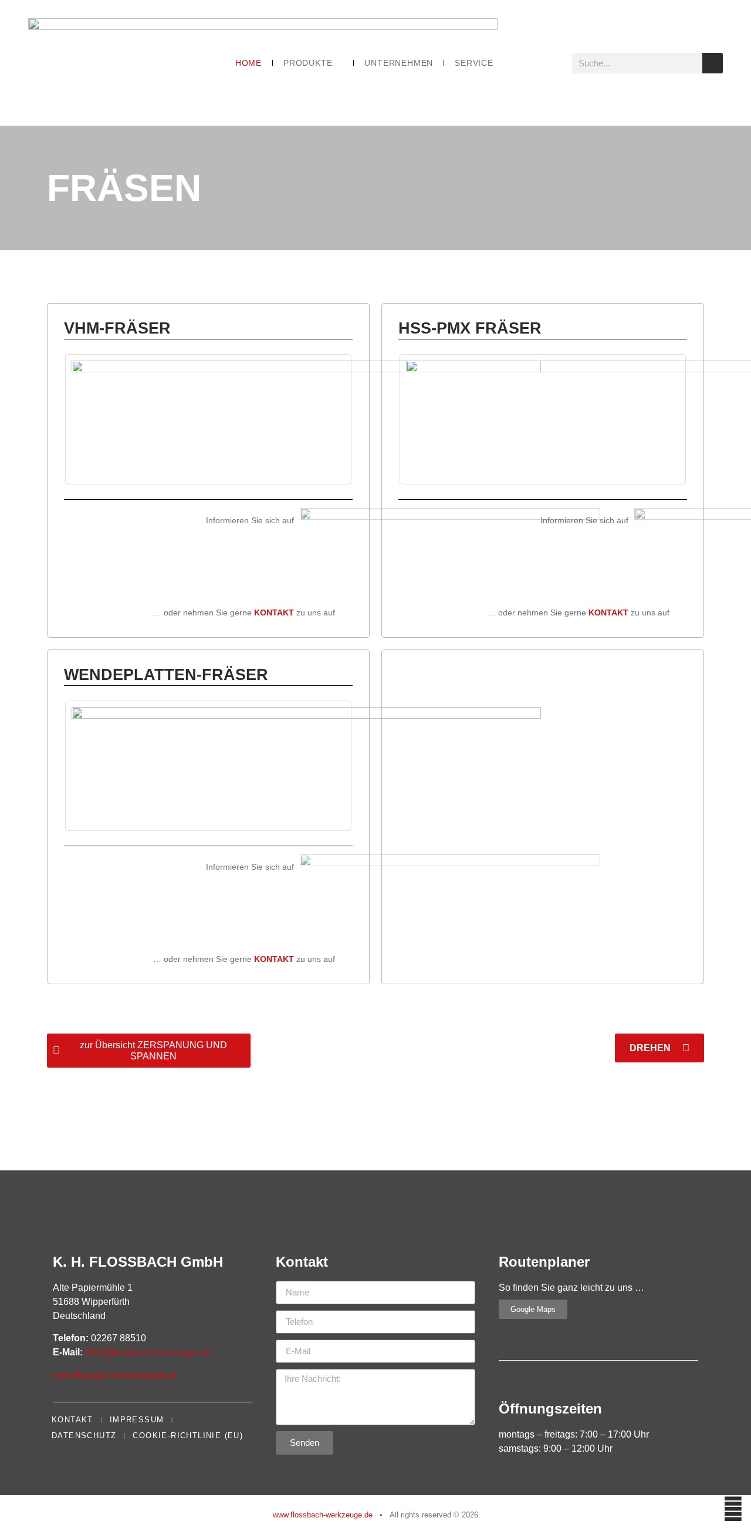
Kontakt (72, 1419)
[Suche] (712, 63)
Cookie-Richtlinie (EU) (188, 1435)
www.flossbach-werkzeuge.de (115, 1375)
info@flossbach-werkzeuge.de (148, 1352)
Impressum (137, 1419)
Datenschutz (84, 1435)
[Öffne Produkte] (339, 63)
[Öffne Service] (500, 63)
